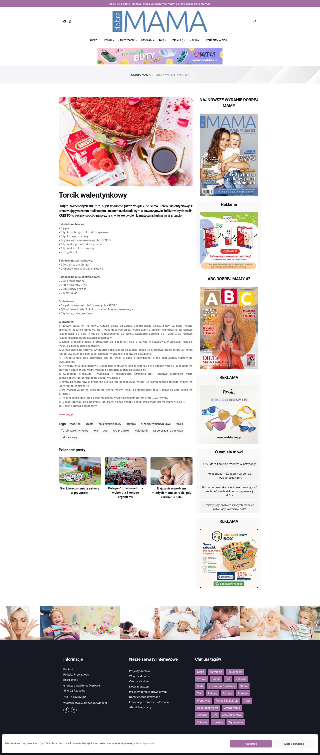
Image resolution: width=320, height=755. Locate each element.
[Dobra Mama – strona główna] (160, 21)
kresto (90, 424)
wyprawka (203, 700)
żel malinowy (69, 437)
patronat (202, 722)
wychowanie (232, 707)
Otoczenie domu (139, 681)
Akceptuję (251, 743)
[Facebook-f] (66, 710)
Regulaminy (70, 679)
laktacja (202, 715)
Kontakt (68, 669)
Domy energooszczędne (144, 697)
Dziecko (146, 40)
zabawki (241, 679)
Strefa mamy (126, 40)
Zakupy (194, 40)
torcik (179, 424)
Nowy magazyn (139, 686)
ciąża (200, 672)
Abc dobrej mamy (140, 707)
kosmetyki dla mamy (222, 686)
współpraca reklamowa (168, 430)
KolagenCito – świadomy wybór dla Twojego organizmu (230, 475)
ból (215, 715)
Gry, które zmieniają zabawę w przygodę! (229, 464)
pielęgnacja (235, 672)
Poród (108, 40)
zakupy (212, 693)
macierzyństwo (232, 715)
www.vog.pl (66, 414)
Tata (161, 40)
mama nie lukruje (227, 700)
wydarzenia (236, 722)
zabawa (227, 693)
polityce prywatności (144, 743)
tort (95, 430)
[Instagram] (69, 21)
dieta (200, 686)
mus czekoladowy (109, 424)
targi (247, 700)
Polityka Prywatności (76, 674)
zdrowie (243, 693)
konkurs (218, 722)
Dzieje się (177, 40)
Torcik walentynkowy (74, 430)
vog (105, 430)
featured (75, 424)
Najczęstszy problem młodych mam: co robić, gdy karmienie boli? (229, 507)
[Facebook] (64, 21)
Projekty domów (139, 671)
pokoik (216, 679)
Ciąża (93, 40)
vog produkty (121, 430)
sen (228, 679)
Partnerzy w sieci (217, 40)
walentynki (141, 430)
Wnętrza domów (139, 676)
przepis (131, 424)
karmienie (216, 672)
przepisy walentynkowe (156, 424)
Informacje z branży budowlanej (149, 702)
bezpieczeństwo (207, 707)
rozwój (201, 679)
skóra (244, 686)
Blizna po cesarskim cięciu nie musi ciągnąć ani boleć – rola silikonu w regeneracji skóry (229, 491)
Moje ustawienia (294, 743)
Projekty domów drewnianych (148, 691)
